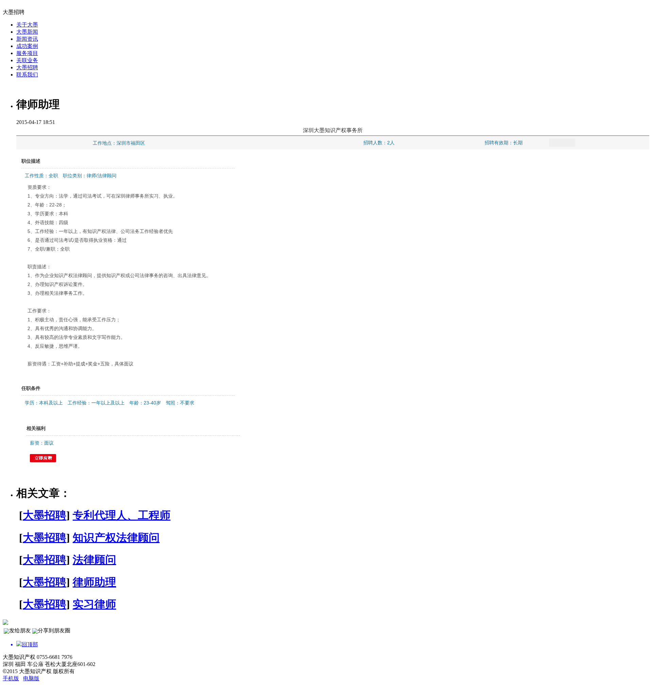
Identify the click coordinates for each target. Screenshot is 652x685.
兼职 (50, 249)
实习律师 (94, 604)
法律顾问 (94, 560)
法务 (135, 231)
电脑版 (31, 678)
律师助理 (94, 582)
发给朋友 (20, 630)
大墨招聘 (44, 515)
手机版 (11, 678)
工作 (39, 231)
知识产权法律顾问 (116, 537)
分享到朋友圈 (54, 630)
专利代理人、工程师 (121, 515)
